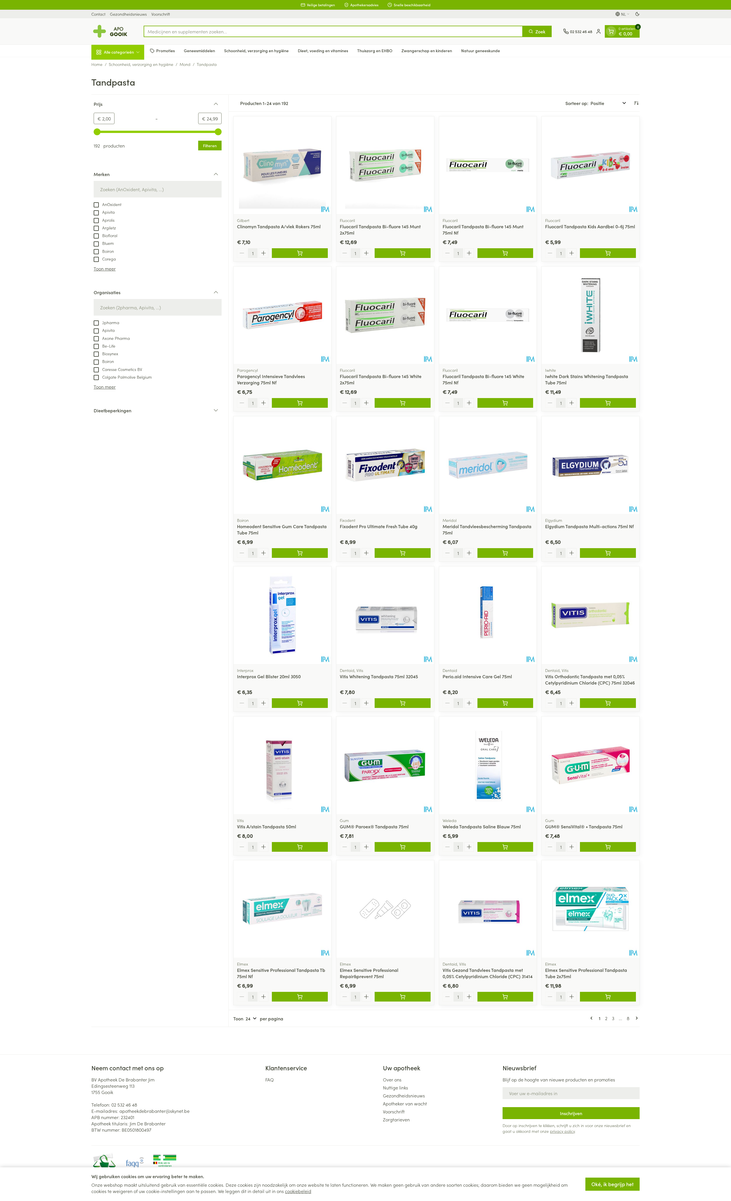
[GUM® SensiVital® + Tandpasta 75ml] (590, 765)
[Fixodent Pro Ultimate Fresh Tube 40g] (385, 465)
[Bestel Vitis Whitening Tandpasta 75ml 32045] (403, 703)
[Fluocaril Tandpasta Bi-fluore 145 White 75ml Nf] (488, 315)
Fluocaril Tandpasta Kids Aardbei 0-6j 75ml (590, 226)
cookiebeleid (298, 1191)
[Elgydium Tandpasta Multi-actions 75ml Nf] (590, 465)
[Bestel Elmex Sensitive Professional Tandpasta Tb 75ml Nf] (300, 997)
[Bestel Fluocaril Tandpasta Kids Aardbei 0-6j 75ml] (608, 253)
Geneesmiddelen (199, 50)
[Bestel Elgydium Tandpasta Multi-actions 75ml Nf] (608, 553)
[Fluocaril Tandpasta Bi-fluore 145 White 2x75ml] (385, 315)
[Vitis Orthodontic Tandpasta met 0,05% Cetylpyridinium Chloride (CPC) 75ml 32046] (590, 615)
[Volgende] (636, 1018)
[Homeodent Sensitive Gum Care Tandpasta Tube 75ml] (282, 465)
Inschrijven (571, 1113)
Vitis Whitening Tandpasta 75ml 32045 (379, 676)
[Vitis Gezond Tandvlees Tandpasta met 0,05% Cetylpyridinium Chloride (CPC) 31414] (488, 909)
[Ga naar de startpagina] (111, 31)
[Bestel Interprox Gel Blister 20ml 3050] (300, 703)
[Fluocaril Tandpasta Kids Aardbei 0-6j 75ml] (590, 165)
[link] (593, 1018)
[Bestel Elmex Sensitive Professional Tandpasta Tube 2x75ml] (608, 997)
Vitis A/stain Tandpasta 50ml (266, 826)
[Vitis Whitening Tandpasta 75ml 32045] (385, 615)
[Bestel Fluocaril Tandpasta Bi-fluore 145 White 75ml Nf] (505, 403)
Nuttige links (395, 1087)
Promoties (165, 50)
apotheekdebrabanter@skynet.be (154, 1111)
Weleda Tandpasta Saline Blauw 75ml (482, 826)
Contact (98, 14)
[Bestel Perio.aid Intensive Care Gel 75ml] (505, 703)
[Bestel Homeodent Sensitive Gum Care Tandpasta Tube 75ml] (300, 553)
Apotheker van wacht (405, 1103)
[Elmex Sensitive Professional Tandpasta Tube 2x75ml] (590, 909)
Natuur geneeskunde (480, 50)
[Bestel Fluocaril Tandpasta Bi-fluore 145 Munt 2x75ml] (403, 253)
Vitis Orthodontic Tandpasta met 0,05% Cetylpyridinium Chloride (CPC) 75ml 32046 (590, 679)
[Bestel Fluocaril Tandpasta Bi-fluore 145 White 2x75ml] (403, 403)
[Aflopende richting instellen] (636, 103)
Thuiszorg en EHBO (374, 50)
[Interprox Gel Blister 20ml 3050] (282, 615)
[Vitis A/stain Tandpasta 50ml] (282, 765)
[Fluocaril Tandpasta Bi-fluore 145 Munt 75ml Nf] (488, 165)
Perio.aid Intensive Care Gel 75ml (477, 676)
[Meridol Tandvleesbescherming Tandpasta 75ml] (488, 465)
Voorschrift (160, 14)
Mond (185, 64)
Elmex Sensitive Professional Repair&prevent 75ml (369, 973)
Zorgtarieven (396, 1119)
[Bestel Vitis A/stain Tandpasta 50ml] (300, 847)
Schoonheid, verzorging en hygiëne (256, 50)
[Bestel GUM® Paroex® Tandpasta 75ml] (403, 847)
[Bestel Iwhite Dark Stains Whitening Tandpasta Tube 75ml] (608, 403)
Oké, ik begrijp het (612, 1184)
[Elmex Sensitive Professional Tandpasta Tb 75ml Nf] (282, 909)
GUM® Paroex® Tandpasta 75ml (374, 826)
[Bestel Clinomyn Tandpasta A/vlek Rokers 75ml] (300, 253)
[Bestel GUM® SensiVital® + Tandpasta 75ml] (608, 847)
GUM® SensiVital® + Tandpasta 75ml (583, 826)
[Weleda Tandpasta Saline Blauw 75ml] (488, 765)
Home (97, 64)
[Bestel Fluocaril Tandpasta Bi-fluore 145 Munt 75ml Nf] (505, 253)
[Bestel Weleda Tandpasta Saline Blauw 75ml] (505, 847)
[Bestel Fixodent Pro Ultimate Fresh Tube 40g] (403, 553)
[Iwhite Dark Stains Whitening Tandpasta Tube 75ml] (590, 315)
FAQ (269, 1079)
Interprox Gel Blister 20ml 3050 (269, 676)
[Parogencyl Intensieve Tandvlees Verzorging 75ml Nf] (282, 315)
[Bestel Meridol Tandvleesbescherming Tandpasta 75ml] (505, 553)
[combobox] (333, 31)
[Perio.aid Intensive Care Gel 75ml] (488, 615)
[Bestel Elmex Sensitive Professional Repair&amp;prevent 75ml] (403, 997)
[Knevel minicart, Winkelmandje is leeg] (611, 31)
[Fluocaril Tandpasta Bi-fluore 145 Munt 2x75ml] (385, 165)
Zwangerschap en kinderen (426, 50)
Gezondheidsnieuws (128, 14)
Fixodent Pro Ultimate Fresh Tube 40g (378, 526)
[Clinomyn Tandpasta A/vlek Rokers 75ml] (282, 165)
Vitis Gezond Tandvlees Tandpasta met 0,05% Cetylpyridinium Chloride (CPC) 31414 (488, 973)
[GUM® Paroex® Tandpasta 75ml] (385, 765)
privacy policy (562, 1131)
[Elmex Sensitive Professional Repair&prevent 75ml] (385, 909)
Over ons (392, 1079)
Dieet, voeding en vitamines (323, 50)
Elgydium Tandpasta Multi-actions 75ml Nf (589, 526)
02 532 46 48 (124, 1104)
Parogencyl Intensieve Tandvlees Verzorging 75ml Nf (271, 379)
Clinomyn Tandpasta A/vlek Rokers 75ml (279, 226)
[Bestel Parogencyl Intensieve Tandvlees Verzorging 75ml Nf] (300, 403)
